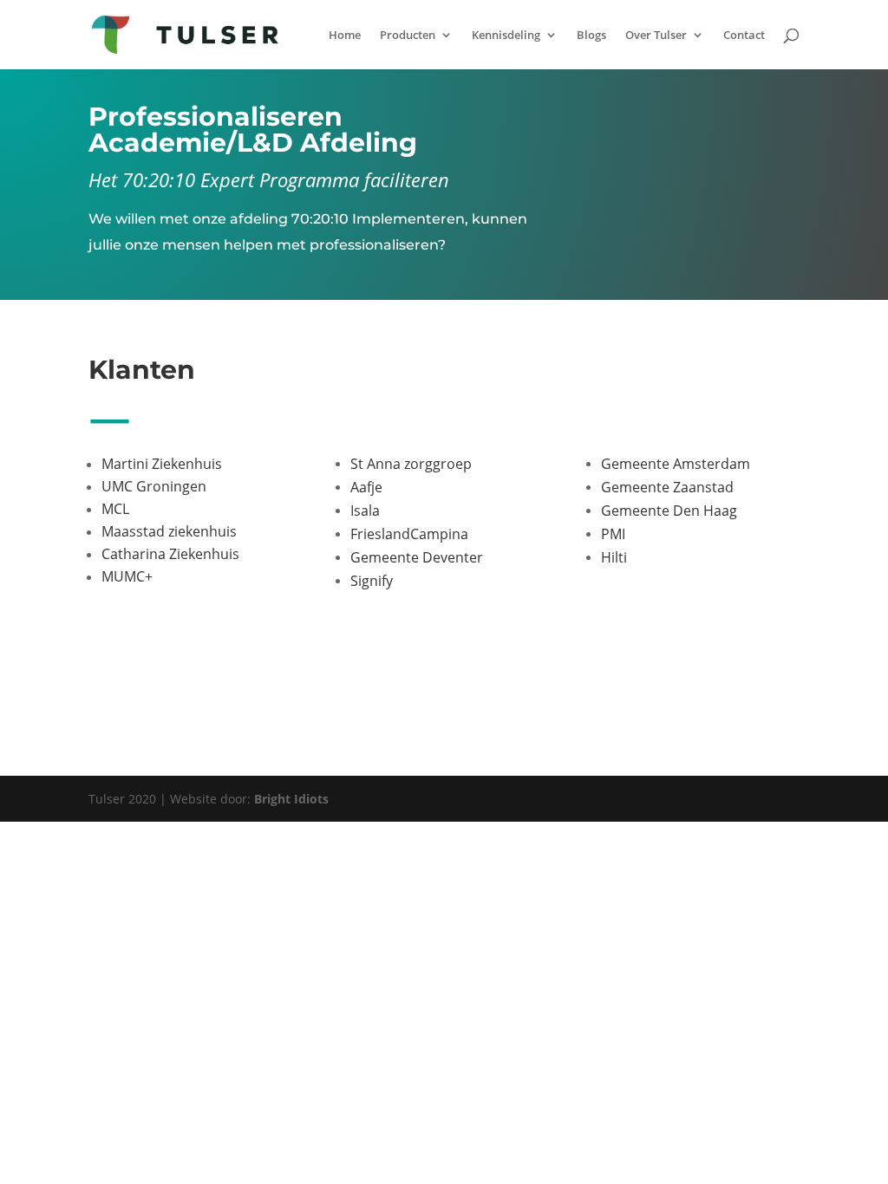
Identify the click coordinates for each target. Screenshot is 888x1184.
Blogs (591, 35)
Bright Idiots (291, 798)
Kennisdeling (506, 35)
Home (345, 35)
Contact (744, 35)
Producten (407, 35)
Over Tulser (656, 35)
